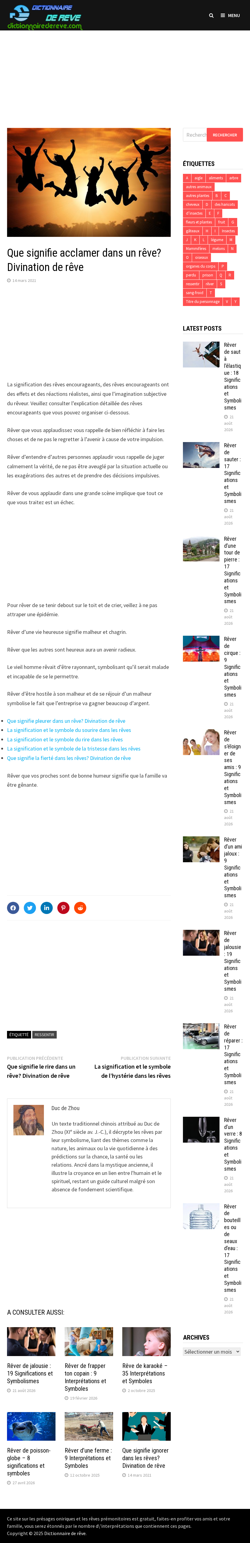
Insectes (228, 231)
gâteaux (192, 231)
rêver (210, 283)
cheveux (192, 204)
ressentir (44, 1034)
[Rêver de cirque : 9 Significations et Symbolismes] (201, 639)
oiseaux (201, 257)
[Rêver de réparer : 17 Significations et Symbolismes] (201, 1027)
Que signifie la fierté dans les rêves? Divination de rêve (69, 757)
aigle (198, 178)
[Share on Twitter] (30, 908)
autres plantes (197, 195)
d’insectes (194, 213)
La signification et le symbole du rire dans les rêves (65, 739)
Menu (234, 15)
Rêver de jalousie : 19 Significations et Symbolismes (30, 1373)
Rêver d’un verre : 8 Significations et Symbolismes (233, 1144)
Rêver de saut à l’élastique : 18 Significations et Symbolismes (232, 376)
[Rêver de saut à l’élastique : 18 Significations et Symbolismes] (201, 345)
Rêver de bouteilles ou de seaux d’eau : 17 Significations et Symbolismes (232, 1248)
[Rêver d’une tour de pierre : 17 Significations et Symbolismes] (201, 539)
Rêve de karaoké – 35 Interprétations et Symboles (145, 1373)
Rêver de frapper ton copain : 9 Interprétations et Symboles (85, 1377)
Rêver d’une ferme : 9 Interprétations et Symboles (88, 1458)
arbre (233, 178)
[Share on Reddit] (80, 908)
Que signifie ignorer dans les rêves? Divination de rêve (145, 1458)
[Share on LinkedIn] (47, 908)
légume (217, 239)
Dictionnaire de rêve (65, 1533)
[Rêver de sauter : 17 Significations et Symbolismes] (201, 446)
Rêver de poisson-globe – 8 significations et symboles (29, 1462)
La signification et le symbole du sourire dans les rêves (69, 729)
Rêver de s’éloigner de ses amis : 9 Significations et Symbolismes (232, 767)
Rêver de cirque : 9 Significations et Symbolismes (232, 667)
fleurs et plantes (199, 222)
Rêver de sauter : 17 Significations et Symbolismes (232, 473)
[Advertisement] (125, 73)
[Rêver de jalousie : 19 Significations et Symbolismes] (201, 933)
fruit (221, 222)
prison (207, 275)
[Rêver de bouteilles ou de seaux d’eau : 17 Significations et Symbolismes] (201, 1207)
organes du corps (200, 266)
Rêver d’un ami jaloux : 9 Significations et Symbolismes (233, 867)
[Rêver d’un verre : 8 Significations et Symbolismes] (201, 1120)
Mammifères (196, 248)
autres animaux (199, 186)
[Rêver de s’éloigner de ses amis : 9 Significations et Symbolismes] (201, 733)
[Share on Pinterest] (63, 908)
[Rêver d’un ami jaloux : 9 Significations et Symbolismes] (201, 840)
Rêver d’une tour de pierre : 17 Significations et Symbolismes (232, 570)
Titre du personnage (203, 301)
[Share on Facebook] (13, 908)
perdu (191, 275)
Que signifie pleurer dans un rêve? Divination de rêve (66, 720)
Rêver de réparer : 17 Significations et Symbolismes (233, 1054)
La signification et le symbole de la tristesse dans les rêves (74, 748)
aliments (216, 178)
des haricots (225, 204)
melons (218, 248)
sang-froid (194, 292)
